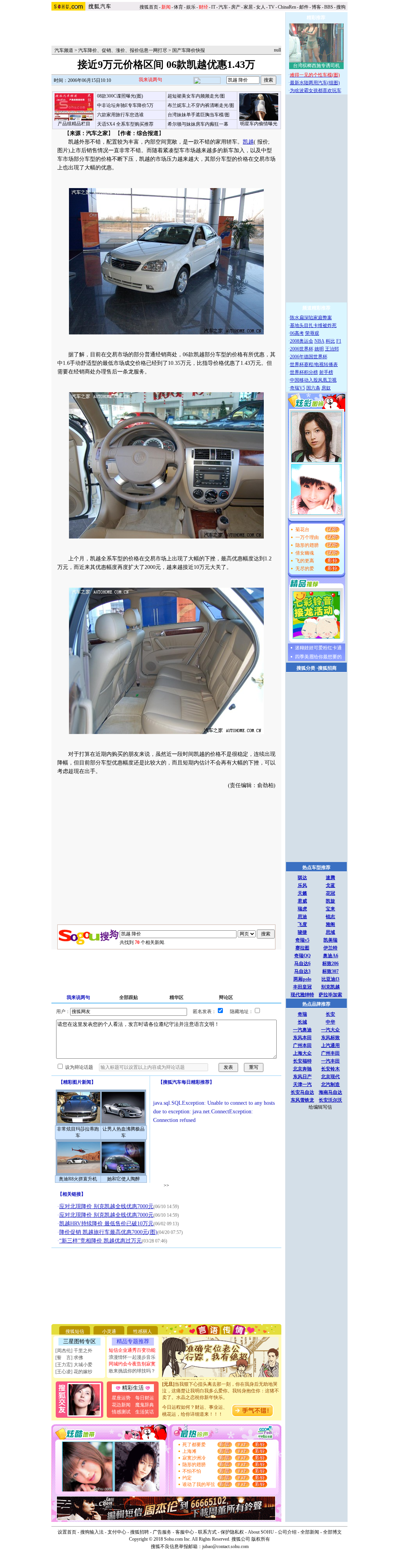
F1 (338, 341)
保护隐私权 (232, 1532)
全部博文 (332, 1532)
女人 (260, 7)
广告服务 (162, 1532)
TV (271, 7)
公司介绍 (287, 1532)
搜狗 (341, 7)
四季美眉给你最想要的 (318, 656)
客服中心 (184, 1532)
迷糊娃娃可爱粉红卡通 (318, 648)
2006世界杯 (301, 349)
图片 (62, 150)
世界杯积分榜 (304, 372)
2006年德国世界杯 (308, 356)
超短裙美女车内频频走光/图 (196, 96)
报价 (262, 142)
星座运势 (121, 1398)
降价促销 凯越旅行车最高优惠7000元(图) (108, 1232)
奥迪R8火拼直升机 (78, 1179)
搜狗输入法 (92, 1532)
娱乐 (191, 7)
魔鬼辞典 (144, 1405)
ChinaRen (287, 7)
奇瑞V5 (297, 388)
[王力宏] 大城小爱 (73, 1364)
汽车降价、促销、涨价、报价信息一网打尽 (122, 50)
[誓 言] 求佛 (69, 1357)
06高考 (297, 333)
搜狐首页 (148, 7)
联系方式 (207, 1532)
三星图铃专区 (79, 1341)
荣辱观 (312, 333)
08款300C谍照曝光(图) (120, 96)
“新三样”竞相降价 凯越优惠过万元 (100, 1241)
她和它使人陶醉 (123, 1179)
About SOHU (261, 1532)
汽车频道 (64, 50)
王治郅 (332, 349)
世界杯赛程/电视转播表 (314, 364)
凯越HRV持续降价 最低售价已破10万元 (106, 1223)
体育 (178, 7)
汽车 (223, 7)
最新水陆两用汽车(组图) (315, 82)
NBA (319, 341)
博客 (316, 7)
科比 (330, 341)
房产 (235, 7)
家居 (248, 7)
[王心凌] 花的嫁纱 (73, 1371)
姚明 (319, 349)
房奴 (326, 388)
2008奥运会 (301, 341)
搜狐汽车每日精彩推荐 (186, 1082)
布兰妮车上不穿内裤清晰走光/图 (201, 105)
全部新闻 (309, 1532)
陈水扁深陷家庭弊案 (311, 317)
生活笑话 (144, 1412)
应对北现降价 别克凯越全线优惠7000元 (106, 1206)
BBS (328, 7)
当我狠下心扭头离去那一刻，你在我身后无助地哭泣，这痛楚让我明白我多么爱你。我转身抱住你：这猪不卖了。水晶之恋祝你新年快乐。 (220, 1382)
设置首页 (67, 1532)
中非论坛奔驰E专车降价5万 (125, 105)
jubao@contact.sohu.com (225, 1546)
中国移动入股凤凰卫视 (313, 380)
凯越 (248, 142)
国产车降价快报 (188, 50)
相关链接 (71, 1194)
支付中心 (117, 1532)
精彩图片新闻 (77, 1082)
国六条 (313, 388)
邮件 (304, 7)
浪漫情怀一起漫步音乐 (132, 1357)
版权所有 (260, 1539)
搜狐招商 (327, 668)
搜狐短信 (74, 1331)
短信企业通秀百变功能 (132, 1350)
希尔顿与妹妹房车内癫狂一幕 (198, 124)
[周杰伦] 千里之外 (73, 1350)
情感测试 (121, 1412)
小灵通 (109, 1331)
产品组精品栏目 (74, 123)
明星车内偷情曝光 (258, 123)
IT (213, 7)
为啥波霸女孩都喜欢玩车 (315, 90)
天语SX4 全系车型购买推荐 (125, 124)
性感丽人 (142, 1331)
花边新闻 (121, 1405)
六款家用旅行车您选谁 (120, 114)
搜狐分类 (306, 668)
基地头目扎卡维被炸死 (313, 325)
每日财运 (144, 1398)
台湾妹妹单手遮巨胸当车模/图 (199, 114)
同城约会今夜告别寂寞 (132, 1364)
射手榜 (326, 372)
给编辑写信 (320, 1107)
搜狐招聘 (139, 1532)
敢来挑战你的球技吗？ (132, 1371)
